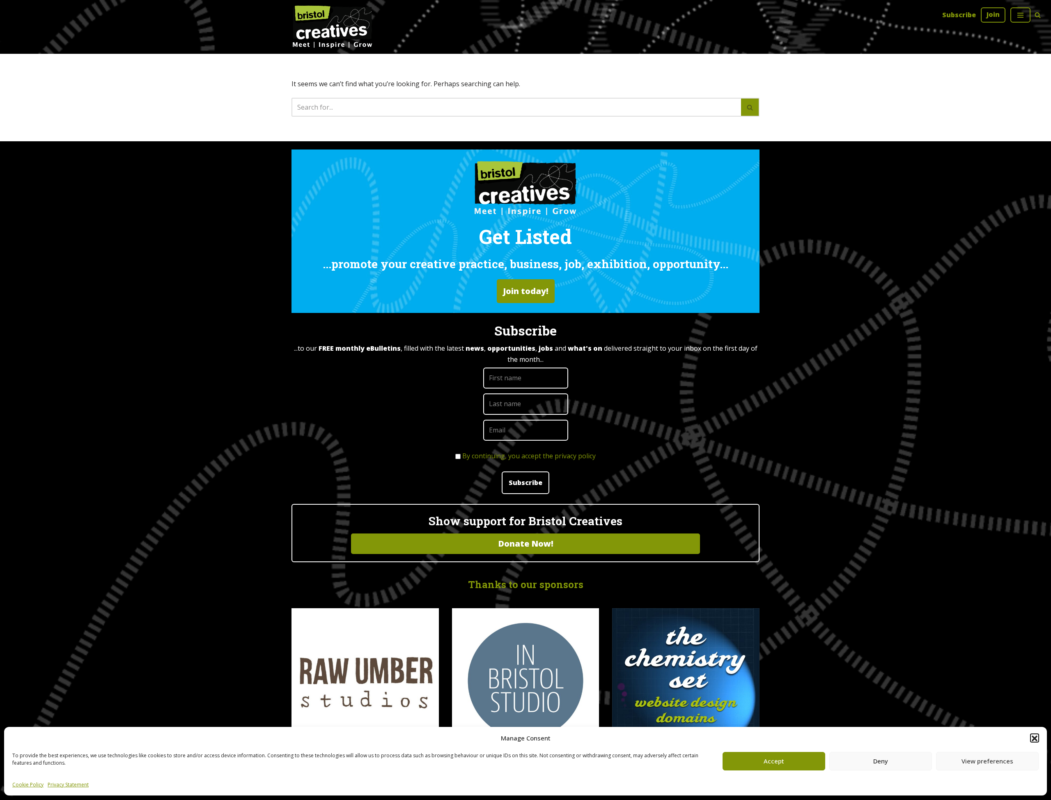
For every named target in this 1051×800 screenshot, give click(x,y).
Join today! (525, 291)
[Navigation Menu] (1020, 15)
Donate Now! (525, 543)
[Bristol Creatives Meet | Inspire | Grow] (332, 27)
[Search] (1038, 15)
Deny (880, 761)
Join (993, 14)
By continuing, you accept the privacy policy (529, 455)
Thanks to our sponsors (525, 584)
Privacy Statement (68, 784)
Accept (774, 761)
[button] (1034, 738)
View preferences (987, 761)
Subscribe (959, 14)
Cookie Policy (28, 784)
